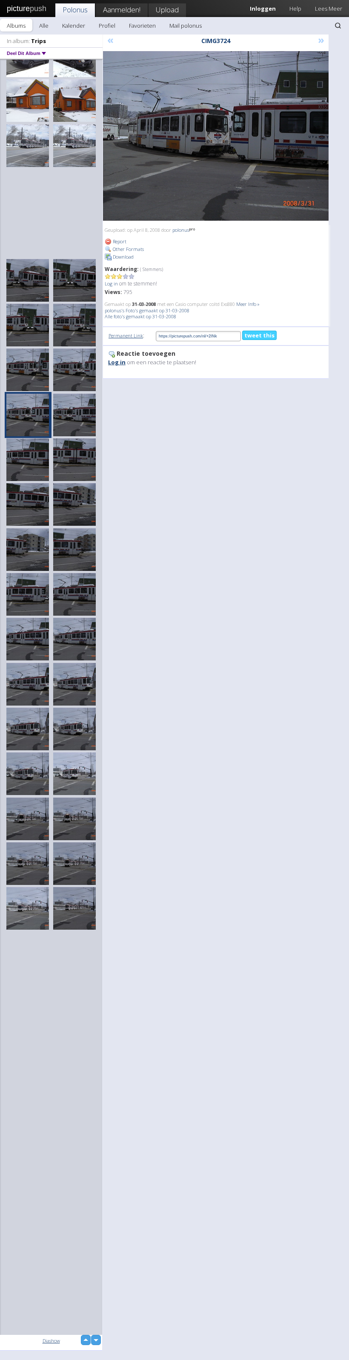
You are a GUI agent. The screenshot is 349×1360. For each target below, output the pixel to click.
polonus (180, 230)
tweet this (259, 335)
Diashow (51, 1340)
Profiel (107, 25)
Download (123, 257)
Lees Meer (328, 8)
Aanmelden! (121, 9)
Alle (44, 25)
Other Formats (128, 249)
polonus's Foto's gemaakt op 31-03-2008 (147, 310)
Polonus (75, 9)
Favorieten (142, 25)
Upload (167, 9)
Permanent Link (126, 335)
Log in (111, 283)
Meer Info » (248, 304)
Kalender (73, 25)
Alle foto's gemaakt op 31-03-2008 (140, 316)
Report (119, 241)
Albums (16, 25)
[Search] (338, 25)
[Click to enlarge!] (216, 136)
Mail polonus (185, 25)
